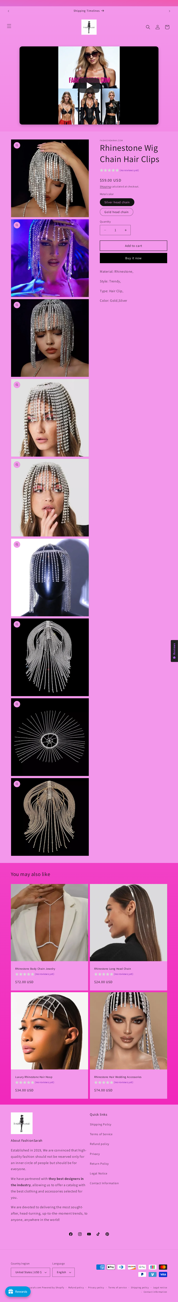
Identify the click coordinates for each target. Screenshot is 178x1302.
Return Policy (99, 1164)
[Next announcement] (169, 11)
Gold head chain (116, 212)
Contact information (155, 1291)
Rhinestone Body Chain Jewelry (35, 969)
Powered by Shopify (53, 1287)
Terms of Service (101, 1134)
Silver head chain (117, 202)
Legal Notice (98, 1173)
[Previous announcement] (8, 11)
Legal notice (160, 1287)
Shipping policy (140, 1287)
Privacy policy (96, 1287)
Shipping (105, 186)
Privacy (95, 1154)
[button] (9, 26)
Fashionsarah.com (30, 1287)
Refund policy (99, 1144)
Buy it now (133, 258)
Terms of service (117, 1287)
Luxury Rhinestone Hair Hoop (33, 1077)
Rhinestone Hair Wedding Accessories (118, 1077)
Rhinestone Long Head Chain (112, 969)
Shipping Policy (100, 1124)
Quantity (105, 221)
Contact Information (104, 1183)
